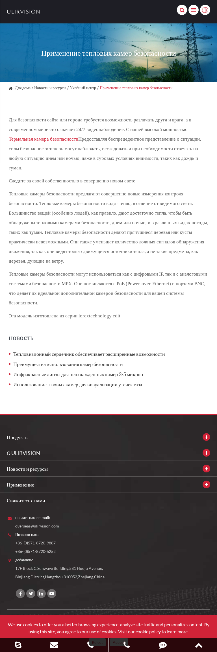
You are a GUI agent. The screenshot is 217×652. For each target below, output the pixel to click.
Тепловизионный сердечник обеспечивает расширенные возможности (89, 354)
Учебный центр (83, 87)
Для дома (23, 87)
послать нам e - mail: (32, 517)
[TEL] (90, 645)
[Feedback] (163, 645)
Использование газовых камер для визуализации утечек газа (77, 384)
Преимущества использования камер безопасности (68, 364)
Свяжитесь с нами (26, 500)
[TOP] (199, 645)
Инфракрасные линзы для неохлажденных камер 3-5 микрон (78, 374)
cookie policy (148, 631)
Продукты (18, 437)
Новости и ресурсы (50, 87)
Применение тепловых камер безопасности (136, 87)
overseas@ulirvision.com (37, 526)
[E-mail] (54, 645)
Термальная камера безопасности (43, 139)
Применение (20, 484)
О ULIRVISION (23, 453)
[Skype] (18, 645)
